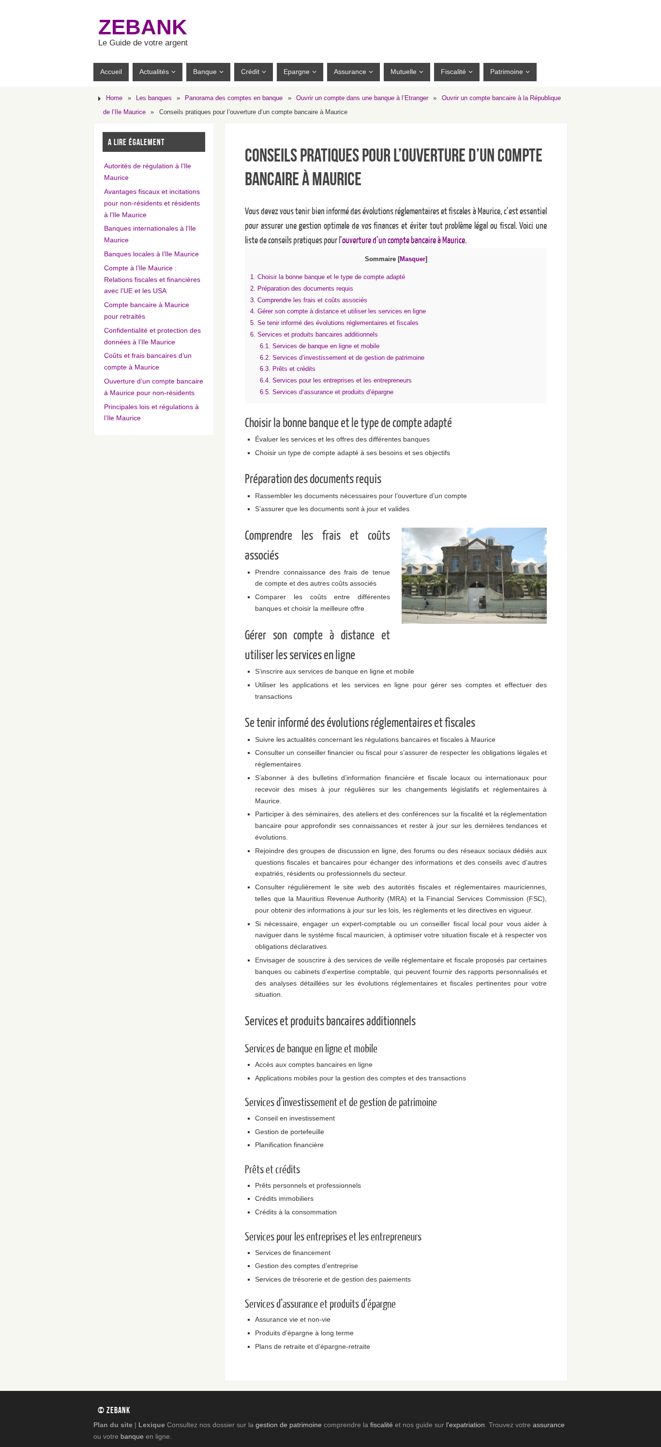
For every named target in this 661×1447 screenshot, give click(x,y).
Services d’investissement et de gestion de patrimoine (342, 357)
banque (132, 1436)
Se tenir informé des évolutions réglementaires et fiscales (334, 322)
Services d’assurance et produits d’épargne (326, 392)
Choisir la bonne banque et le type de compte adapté (327, 277)
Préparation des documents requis (301, 288)
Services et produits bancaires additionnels (314, 334)
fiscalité (381, 1425)
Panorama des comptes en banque (234, 98)
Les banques (154, 98)
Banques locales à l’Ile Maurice (151, 254)
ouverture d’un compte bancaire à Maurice (403, 240)
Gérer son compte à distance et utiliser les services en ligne (338, 311)
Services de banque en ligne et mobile (319, 346)
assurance (549, 1425)
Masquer (412, 259)
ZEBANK (142, 27)
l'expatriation (465, 1425)
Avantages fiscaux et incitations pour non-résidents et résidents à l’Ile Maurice (152, 203)
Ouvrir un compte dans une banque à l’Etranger (362, 98)
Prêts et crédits (287, 368)
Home (114, 98)
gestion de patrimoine (288, 1425)
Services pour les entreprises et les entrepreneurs (336, 380)
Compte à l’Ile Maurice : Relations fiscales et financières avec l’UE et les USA (152, 279)
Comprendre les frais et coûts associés (308, 300)
